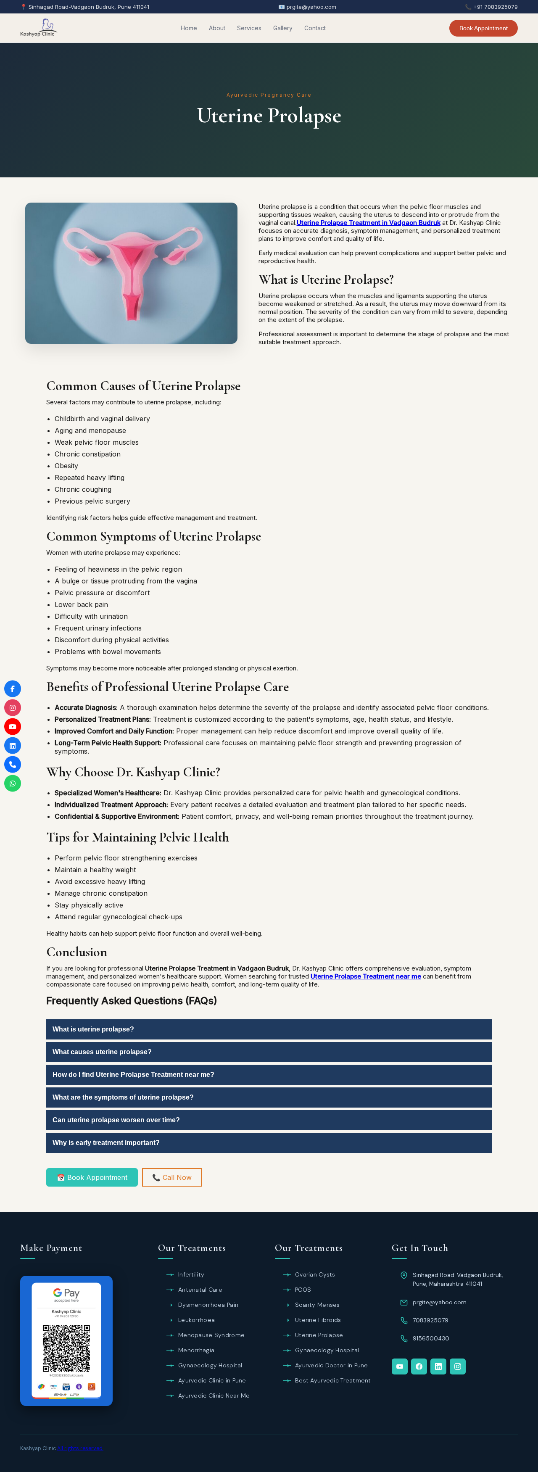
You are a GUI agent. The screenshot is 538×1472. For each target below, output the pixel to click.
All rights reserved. (80, 1448)
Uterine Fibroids (318, 1320)
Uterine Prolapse (319, 1335)
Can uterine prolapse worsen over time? (116, 1120)
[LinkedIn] (438, 1366)
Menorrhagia (196, 1350)
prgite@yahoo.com (440, 1302)
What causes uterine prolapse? (102, 1051)
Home (189, 28)
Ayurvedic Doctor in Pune (331, 1365)
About (217, 28)
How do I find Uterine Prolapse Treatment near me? (133, 1074)
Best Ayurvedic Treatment (333, 1380)
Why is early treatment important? (106, 1142)
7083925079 (430, 1320)
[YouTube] (400, 1366)
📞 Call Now (172, 1177)
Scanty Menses (317, 1304)
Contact (315, 28)
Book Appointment (483, 28)
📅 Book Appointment (92, 1177)
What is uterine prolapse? (93, 1029)
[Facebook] (419, 1366)
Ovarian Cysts (315, 1274)
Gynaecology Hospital (210, 1365)
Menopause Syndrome (211, 1335)
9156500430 (431, 1338)
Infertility (191, 1274)
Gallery (283, 28)
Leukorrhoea (196, 1320)
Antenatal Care (200, 1289)
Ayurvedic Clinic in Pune (212, 1380)
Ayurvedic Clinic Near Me (214, 1395)
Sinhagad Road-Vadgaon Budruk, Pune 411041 (89, 6)
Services (249, 28)
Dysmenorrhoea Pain (208, 1304)
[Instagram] (458, 1366)
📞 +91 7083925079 (491, 6)
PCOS (303, 1289)
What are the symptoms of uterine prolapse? (123, 1097)
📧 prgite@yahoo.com (307, 6)
